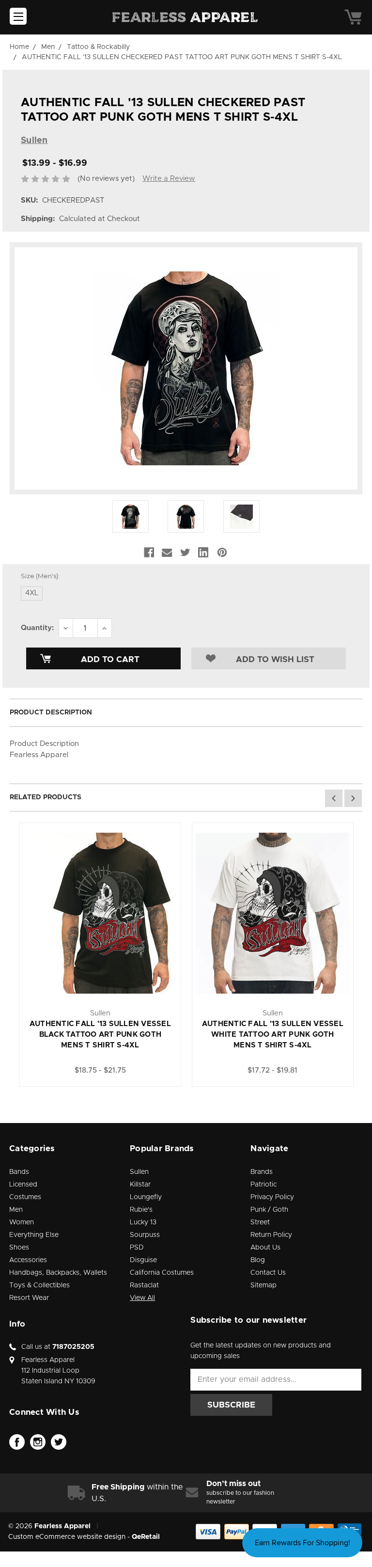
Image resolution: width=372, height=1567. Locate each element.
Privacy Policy (272, 1197)
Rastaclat (144, 1285)
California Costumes (162, 1272)
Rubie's (141, 1209)
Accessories (28, 1260)
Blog (257, 1260)
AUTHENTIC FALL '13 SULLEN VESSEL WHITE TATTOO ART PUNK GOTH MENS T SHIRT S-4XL (272, 1034)
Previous (333, 798)
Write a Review (168, 178)
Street (260, 1222)
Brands (261, 1172)
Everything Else (34, 1235)
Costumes (25, 1197)
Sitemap (263, 1285)
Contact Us (268, 1272)
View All (142, 1298)
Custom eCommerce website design (66, 1537)
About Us (265, 1247)
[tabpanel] (100, 955)
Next (353, 798)
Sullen (139, 1172)
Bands (19, 1172)
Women (21, 1222)
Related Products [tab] (45, 797)
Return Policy (271, 1235)
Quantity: (37, 628)
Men (16, 1209)
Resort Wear (29, 1298)
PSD (137, 1247)
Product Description (51, 712)
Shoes (19, 1247)
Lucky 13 (143, 1222)
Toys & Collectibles (39, 1285)
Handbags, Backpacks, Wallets (58, 1272)
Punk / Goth (269, 1209)
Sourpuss (145, 1235)
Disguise (143, 1260)
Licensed (23, 1184)
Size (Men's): (40, 576)
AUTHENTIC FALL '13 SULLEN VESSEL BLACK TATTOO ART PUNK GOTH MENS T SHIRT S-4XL (100, 1034)
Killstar (140, 1184)
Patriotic (263, 1184)
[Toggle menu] (18, 16)
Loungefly (146, 1197)
